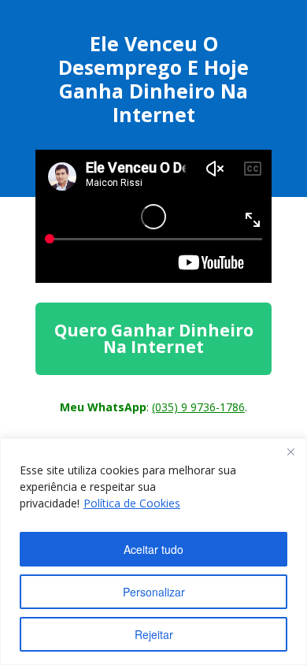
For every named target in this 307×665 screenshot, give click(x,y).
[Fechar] (290, 451)
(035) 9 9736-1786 (198, 406)
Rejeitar (154, 634)
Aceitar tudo (153, 549)
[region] (153, 551)
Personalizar (154, 592)
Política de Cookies (131, 503)
